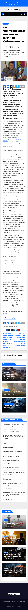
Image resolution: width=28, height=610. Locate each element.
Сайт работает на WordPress (9, 601)
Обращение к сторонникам (10, 375)
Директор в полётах (8, 447)
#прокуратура (6, 54)
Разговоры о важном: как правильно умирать (13, 572)
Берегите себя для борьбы (12, 407)
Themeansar (14, 603)
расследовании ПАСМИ (9, 319)
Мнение (12, 403)
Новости (6, 536)
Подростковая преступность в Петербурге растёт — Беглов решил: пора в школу (13, 462)
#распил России (14, 54)
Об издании (18, 606)
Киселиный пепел (7, 499)
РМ (13, 378)
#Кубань (17, 52)
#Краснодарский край (8, 52)
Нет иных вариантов (13, 392)
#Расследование (7, 56)
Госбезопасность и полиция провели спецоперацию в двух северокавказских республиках (13, 437)
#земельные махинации (13, 50)
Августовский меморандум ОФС (11, 456)
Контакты (8, 606)
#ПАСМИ (22, 52)
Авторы (13, 606)
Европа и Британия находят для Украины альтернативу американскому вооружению (14, 494)
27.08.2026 (7, 526)
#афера (5, 50)
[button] (21, 14)
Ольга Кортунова (8, 46)
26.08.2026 (7, 558)
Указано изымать (7, 488)
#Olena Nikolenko (16, 48)
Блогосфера (5, 23)
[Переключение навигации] (13, 14)
